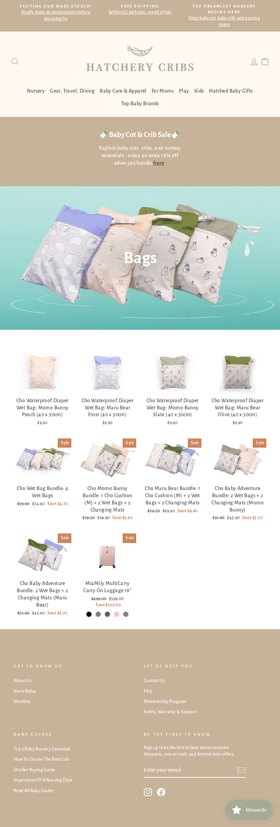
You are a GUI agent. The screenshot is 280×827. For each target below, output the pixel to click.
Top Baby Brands (140, 103)
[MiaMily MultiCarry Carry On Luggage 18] (89, 614)
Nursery (36, 91)
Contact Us (154, 680)
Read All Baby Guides (34, 790)
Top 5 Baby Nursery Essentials (42, 749)
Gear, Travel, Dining (72, 91)
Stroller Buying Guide (34, 770)
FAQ (148, 691)
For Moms (163, 91)
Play (184, 91)
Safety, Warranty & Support (170, 711)
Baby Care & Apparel (123, 91)
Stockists (22, 701)
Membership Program (165, 701)
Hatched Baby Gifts (231, 91)
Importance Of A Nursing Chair (43, 780)
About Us (22, 680)
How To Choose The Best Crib (41, 759)
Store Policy (25, 691)
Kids (199, 91)
